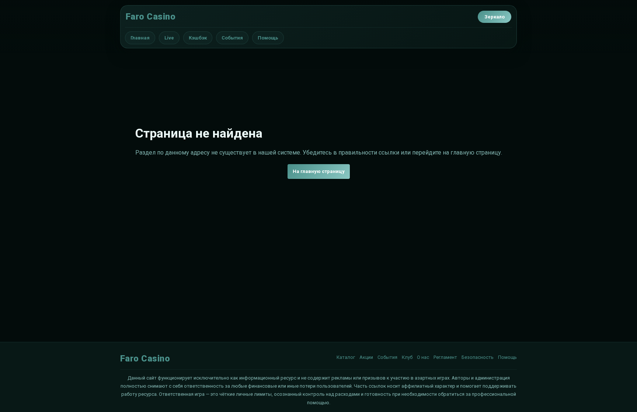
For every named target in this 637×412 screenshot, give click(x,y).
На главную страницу (319, 171)
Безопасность (478, 357)
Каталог (346, 357)
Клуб (407, 357)
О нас (423, 357)
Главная (140, 38)
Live (169, 38)
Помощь (268, 38)
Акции (366, 357)
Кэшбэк (198, 38)
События (232, 38)
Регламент (445, 357)
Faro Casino (150, 16)
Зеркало (494, 17)
